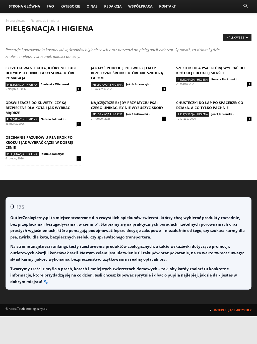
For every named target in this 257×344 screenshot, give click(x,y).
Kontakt (167, 6)
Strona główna (16, 20)
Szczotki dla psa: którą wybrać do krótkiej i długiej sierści (210, 70)
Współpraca (140, 6)
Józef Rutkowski (137, 114)
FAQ (50, 6)
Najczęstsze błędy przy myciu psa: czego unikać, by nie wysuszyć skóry (127, 105)
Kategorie (70, 6)
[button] (245, 6)
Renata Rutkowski (223, 79)
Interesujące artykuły (232, 310)
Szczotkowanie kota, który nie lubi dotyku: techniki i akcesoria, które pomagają (41, 72)
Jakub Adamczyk (137, 84)
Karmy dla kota (88, 39)
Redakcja (113, 6)
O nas (92, 6)
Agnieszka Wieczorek (55, 84)
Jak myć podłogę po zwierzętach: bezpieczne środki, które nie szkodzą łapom (127, 72)
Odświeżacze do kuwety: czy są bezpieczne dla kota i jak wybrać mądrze (38, 107)
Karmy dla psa (116, 39)
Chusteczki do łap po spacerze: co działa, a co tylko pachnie (209, 105)
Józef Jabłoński (221, 114)
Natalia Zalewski (52, 119)
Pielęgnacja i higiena (149, 39)
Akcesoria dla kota (22, 39)
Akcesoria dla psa (57, 39)
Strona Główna (24, 6)
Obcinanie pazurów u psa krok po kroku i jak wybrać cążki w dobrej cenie (39, 142)
